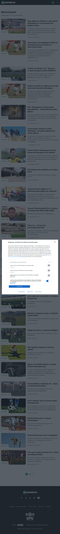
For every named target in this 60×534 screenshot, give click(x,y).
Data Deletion (22, 291)
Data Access (30, 291)
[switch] (48, 265)
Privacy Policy (38, 291)
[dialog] (30, 267)
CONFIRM (19, 286)
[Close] (55, 242)
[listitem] (30, 262)
